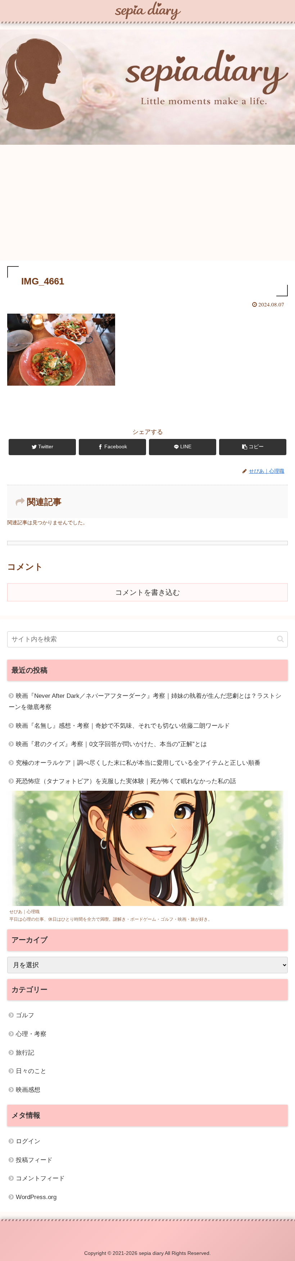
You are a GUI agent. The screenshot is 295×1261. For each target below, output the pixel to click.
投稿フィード (34, 1160)
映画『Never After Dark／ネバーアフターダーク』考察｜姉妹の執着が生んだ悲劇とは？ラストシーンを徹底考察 (145, 701)
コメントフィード (40, 1178)
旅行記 (25, 1052)
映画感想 (28, 1089)
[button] (280, 639)
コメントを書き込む (147, 592)
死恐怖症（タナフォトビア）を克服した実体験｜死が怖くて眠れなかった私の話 (126, 781)
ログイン (28, 1141)
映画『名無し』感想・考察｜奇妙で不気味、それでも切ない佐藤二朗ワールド (123, 725)
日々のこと (31, 1071)
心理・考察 (31, 1034)
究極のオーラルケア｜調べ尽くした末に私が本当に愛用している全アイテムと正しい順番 (138, 762)
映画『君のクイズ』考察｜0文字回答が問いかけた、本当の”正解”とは (111, 744)
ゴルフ (25, 1015)
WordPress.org (36, 1197)
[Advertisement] (147, 203)
